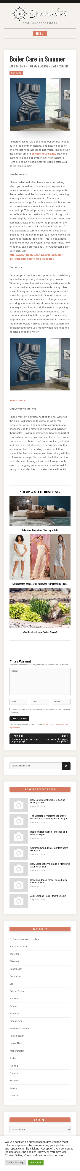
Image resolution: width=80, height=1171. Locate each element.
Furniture (14, 998)
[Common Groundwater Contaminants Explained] (18, 853)
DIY (11, 984)
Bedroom (14, 954)
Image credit (17, 400)
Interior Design (16, 1051)
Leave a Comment (59, 66)
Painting (13, 1065)
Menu (40, 33)
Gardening (14, 1013)
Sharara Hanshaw (38, 66)
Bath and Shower (18, 946)
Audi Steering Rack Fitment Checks (48, 896)
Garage (13, 1006)
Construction (15, 969)
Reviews (16, 73)
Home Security (16, 1036)
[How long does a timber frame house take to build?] (18, 885)
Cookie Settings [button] (15, 1162)
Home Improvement (19, 1028)
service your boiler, (44, 153)
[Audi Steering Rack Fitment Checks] (18, 901)
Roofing (13, 1088)
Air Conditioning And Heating (24, 939)
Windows (14, 1095)
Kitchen (13, 1058)
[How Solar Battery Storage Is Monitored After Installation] (18, 869)
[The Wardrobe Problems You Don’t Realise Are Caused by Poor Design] (18, 821)
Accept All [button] (35, 1162)
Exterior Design (17, 991)
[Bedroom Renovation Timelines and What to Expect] (18, 837)
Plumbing (14, 1073)
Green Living (16, 1021)
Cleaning (14, 961)
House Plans (16, 1043)
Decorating (15, 976)
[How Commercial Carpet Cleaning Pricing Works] (18, 805)
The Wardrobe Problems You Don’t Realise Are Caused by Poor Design (48, 817)
